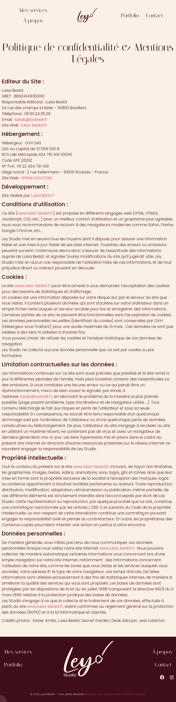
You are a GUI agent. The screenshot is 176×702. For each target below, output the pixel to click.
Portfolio (130, 15)
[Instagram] (171, 677)
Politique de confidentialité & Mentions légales (116, 694)
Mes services (33, 10)
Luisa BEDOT (42, 195)
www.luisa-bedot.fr (35, 213)
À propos (33, 20)
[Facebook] (162, 677)
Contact (154, 15)
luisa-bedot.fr (34, 125)
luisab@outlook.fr (31, 119)
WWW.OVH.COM (36, 178)
